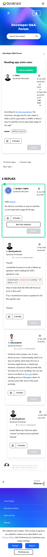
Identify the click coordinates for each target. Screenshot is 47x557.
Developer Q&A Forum (12, 53)
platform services (18, 131)
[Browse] (10, 13)
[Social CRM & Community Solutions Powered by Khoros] (39, 483)
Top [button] (3, 482)
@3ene (12, 202)
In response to (23, 257)
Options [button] (43, 53)
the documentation (23, 112)
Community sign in (36, 13)
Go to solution (26, 70)
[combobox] (23, 36)
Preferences (23, 552)
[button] (15, 545)
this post (28, 374)
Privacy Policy (8, 537)
